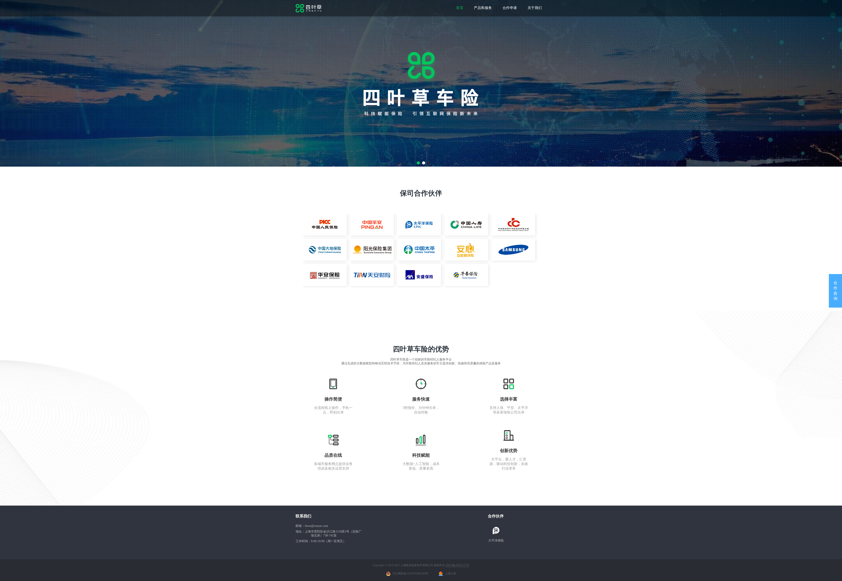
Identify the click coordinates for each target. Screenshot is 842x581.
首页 (459, 8)
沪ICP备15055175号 (457, 565)
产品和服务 (483, 8)
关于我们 (535, 8)
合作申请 (510, 8)
